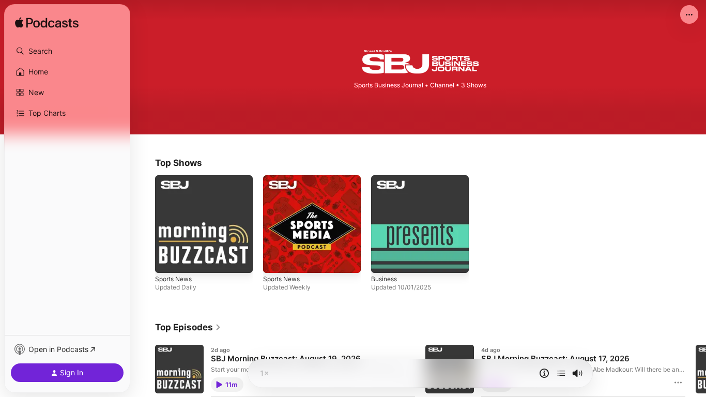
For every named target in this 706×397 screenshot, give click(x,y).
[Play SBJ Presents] (384, 260)
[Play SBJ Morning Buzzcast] (168, 260)
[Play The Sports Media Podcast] (276, 260)
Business (385, 179)
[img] (47, 23)
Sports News (176, 179)
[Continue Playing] (561, 373)
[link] (188, 327)
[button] (67, 51)
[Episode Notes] (544, 373)
